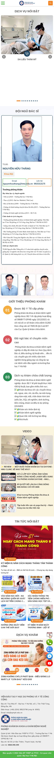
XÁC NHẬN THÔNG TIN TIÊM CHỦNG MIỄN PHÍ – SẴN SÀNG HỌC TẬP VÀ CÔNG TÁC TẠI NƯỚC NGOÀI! (39, 601)
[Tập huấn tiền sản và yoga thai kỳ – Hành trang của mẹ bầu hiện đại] (8, 508)
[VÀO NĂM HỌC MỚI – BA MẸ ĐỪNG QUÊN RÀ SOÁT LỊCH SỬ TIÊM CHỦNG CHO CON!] (13, 584)
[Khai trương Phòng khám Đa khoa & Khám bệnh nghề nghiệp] (8, 498)
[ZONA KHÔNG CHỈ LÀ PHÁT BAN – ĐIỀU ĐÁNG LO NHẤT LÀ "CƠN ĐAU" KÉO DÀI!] (27, 655)
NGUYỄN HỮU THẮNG (17, 168)
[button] (18, 101)
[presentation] (4, 57)
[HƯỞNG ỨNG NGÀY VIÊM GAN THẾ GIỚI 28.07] (13, 612)
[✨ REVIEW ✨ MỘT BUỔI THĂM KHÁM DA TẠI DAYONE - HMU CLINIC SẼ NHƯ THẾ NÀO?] (27, 449)
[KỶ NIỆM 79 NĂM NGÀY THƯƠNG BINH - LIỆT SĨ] (40, 612)
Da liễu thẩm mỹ (27, 59)
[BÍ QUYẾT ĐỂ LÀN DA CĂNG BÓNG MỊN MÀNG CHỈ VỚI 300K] (8, 487)
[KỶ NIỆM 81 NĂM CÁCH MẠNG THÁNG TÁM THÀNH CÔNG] (27, 542)
